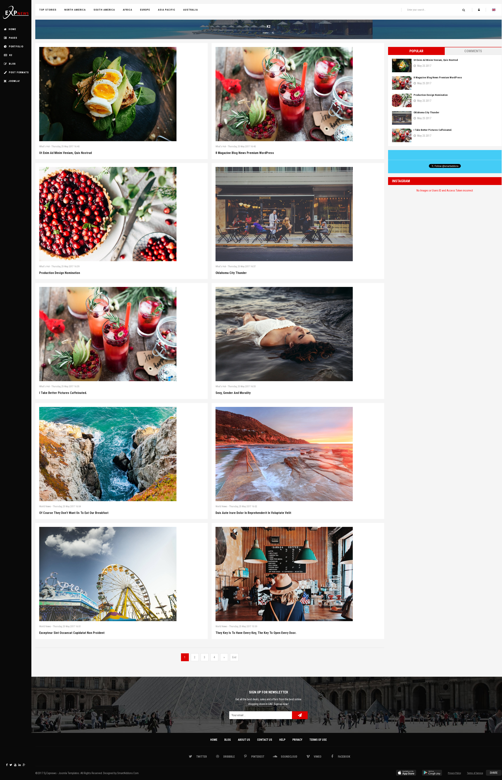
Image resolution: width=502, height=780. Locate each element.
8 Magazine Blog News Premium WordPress (245, 153)
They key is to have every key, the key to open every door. (256, 633)
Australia (190, 9)
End (234, 657)
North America (75, 9)
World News (45, 506)
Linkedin (19, 765)
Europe (145, 9)
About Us (244, 739)
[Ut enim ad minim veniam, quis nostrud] (121, 94)
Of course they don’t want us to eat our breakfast (73, 513)
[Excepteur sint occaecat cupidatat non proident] (121, 574)
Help (282, 739)
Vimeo (317, 756)
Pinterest (257, 756)
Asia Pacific (166, 9)
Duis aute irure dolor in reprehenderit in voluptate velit (253, 513)
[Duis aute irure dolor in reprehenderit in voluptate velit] (298, 454)
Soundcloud (288, 756)
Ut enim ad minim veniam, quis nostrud (65, 153)
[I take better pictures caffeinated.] (121, 334)
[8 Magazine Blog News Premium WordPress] (298, 94)
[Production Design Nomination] (121, 214)
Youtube (15, 765)
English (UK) (494, 10)
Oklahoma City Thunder (231, 273)
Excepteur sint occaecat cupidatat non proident (72, 633)
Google (24, 765)
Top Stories (47, 9)
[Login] (479, 9)
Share (494, 772)
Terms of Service (475, 773)
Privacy (297, 739)
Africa (127, 9)
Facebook (7, 765)
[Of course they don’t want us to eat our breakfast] (121, 454)
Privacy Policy (454, 773)
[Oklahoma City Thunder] (298, 214)
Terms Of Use (318, 739)
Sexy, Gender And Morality (233, 393)
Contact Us (264, 739)
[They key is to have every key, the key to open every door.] (298, 574)
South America (104, 9)
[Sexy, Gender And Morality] (298, 334)
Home (265, 32)
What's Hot (44, 146)
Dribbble (229, 756)
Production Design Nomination (59, 273)
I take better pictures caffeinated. (63, 393)
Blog (227, 739)
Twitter (11, 765)
